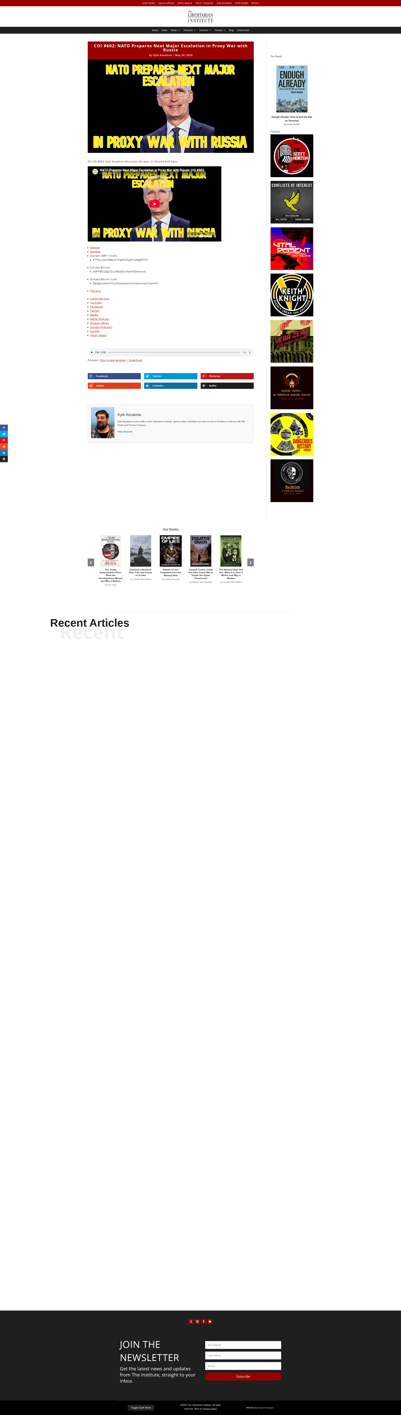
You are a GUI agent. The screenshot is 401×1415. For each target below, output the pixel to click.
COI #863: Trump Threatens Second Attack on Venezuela (201, 846)
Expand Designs (266, 1407)
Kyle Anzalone (224, 3)
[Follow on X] (191, 1321)
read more (200, 857)
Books (174, 30)
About (155, 30)
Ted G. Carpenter (204, 3)
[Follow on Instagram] (197, 1321)
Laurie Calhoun (166, 3)
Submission (243, 30)
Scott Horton (148, 3)
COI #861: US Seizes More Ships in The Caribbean (200, 1277)
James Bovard (185, 3)
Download (135, 360)
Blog (231, 30)
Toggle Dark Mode (141, 1407)
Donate (218, 30)
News (164, 30)
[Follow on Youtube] (209, 1321)
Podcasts (188, 30)
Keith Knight (241, 3)
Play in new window (113, 360)
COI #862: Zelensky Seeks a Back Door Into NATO (200, 1061)
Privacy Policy (210, 1408)
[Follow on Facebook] (203, 1321)
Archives (203, 30)
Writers (255, 3)
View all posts (125, 431)
